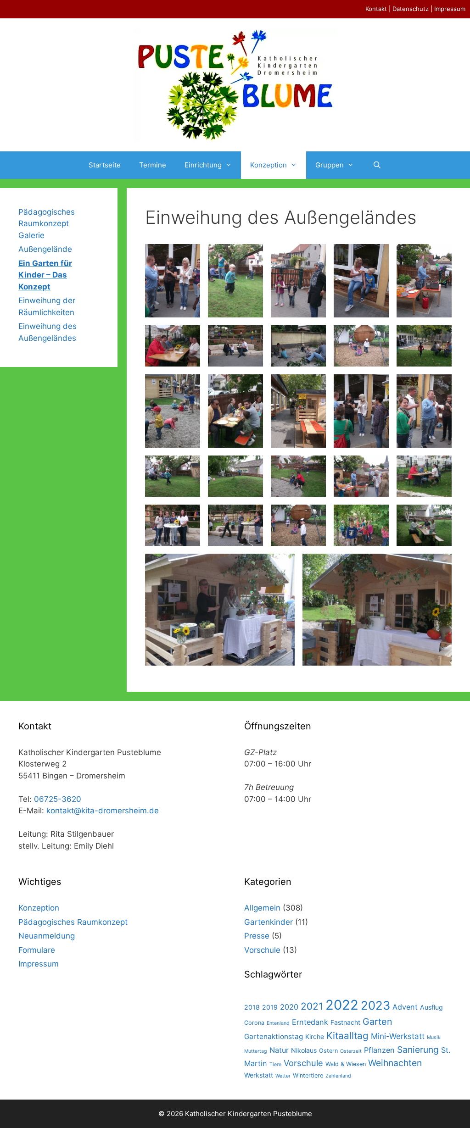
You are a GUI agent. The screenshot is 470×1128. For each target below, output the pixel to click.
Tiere (275, 1064)
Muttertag (255, 1051)
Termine (152, 165)
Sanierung (418, 1049)
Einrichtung (203, 165)
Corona (254, 1022)
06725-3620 (57, 799)
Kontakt (376, 8)
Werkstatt (258, 1075)
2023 (375, 1005)
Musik (434, 1037)
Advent (405, 1006)
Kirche (314, 1036)
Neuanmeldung (46, 935)
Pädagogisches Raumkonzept (73, 922)
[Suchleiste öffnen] (376, 165)
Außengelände (45, 249)
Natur (279, 1050)
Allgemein (262, 907)
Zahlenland (338, 1076)
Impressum (449, 8)
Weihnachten (395, 1062)
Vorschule (262, 950)
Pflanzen (379, 1050)
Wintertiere (308, 1075)
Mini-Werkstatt (398, 1036)
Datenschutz (410, 8)
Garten (377, 1021)
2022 (341, 1005)
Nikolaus (304, 1050)
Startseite (105, 165)
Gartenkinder (268, 922)
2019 (270, 1007)
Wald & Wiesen (345, 1064)
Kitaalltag (347, 1035)
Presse (256, 935)
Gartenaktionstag (273, 1036)
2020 (289, 1006)
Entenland (278, 1023)
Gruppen (329, 165)
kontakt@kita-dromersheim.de (102, 810)
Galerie (31, 235)
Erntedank (310, 1022)
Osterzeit (351, 1051)
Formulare (36, 950)
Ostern (328, 1050)
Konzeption (268, 165)
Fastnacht (345, 1022)
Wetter (283, 1076)
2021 (312, 1006)
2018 (252, 1007)
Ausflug (431, 1007)
